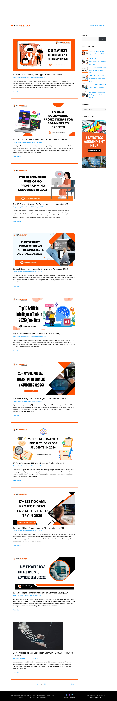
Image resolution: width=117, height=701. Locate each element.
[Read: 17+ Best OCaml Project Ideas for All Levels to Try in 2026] (44, 508)
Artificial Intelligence (19, 77)
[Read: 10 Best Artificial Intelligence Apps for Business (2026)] (44, 55)
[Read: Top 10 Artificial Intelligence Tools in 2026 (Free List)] (44, 314)
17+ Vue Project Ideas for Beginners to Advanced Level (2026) (41, 593)
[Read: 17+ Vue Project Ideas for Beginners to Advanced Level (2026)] (44, 573)
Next (73, 684)
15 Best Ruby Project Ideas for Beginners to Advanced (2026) (40, 269)
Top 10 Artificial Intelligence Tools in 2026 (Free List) (36, 334)
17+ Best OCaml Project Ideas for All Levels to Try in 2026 (39, 528)
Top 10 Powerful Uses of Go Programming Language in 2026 (40, 204)
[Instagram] (69, 695)
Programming (17, 207)
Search (84, 35)
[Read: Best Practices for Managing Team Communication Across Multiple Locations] (38, 635)
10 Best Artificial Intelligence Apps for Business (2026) (37, 74)
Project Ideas (17, 142)
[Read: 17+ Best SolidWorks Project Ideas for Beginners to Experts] (44, 119)
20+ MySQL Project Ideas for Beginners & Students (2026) (39, 398)
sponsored (16, 658)
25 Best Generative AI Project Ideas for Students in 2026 (38, 463)
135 (45, 684)
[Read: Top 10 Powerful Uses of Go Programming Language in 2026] (44, 184)
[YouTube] (72, 695)
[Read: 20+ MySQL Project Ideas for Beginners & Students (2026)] (44, 378)
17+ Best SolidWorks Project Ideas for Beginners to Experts (40, 139)
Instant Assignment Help (97, 25)
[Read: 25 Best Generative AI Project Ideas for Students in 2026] (44, 443)
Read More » (17, 92)
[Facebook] (66, 695)
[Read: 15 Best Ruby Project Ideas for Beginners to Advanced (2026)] (44, 249)
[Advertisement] (48, 11)
